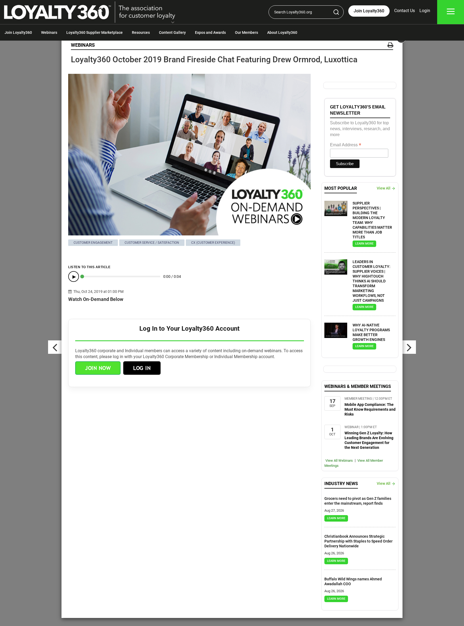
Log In (142, 368)
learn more (364, 243)
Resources (141, 32)
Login (424, 10)
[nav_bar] (451, 12)
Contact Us (404, 10)
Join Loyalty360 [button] (369, 10)
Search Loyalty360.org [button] (293, 12)
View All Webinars (339, 460)
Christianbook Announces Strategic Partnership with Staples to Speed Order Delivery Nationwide (358, 541)
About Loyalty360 (282, 32)
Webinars (49, 32)
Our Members (246, 32)
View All (383, 188)
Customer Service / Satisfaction (152, 243)
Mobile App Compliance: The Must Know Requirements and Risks (370, 409)
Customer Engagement (93, 243)
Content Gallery (172, 32)
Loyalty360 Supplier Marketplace (94, 32)
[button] (173, 23)
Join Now (98, 368)
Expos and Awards (210, 32)
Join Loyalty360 (18, 32)
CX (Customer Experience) (213, 243)
